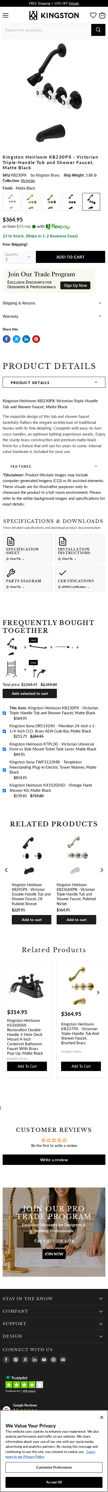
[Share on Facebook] (6, 339)
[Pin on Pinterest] (36, 339)
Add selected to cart (30, 693)
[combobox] (47, 30)
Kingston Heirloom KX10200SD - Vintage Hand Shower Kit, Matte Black (50, 788)
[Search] (98, 30)
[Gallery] (54, 93)
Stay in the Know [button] (28, 1298)
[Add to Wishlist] (101, 46)
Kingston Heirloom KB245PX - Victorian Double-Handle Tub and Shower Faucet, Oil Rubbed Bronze (31, 894)
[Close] (101, 1417)
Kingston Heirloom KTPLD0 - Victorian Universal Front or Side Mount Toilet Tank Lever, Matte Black (52, 746)
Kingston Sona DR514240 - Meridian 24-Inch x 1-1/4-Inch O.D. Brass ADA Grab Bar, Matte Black (52, 728)
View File (17, 558)
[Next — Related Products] (98, 992)
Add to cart (32, 920)
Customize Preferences (54, 1467)
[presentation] (6, 870)
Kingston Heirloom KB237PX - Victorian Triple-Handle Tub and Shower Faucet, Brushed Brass (80, 1033)
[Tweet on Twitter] (16, 339)
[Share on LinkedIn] (26, 339)
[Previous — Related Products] (10, 992)
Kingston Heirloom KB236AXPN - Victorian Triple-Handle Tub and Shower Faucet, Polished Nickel (76, 894)
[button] (54, 382)
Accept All (54, 1482)
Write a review (54, 1159)
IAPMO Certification (76, 586)
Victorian (28, 180)
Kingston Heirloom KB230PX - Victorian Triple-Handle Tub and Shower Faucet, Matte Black (53, 710)
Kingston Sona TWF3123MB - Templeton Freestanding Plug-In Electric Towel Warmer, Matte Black (52, 767)
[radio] (11, 202)
